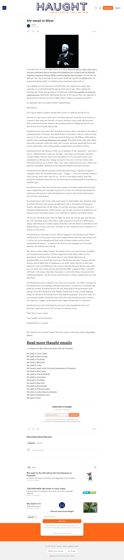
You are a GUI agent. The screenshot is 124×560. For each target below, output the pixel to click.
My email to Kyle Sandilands (38, 374)
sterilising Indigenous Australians (53, 140)
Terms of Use (71, 525)
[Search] (96, 8)
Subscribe (108, 8)
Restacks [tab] (39, 443)
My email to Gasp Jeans (36, 377)
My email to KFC (34, 397)
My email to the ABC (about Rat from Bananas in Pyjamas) (49, 474)
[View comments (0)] (33, 31)
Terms (64, 546)
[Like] (29, 31)
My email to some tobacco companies (42, 391)
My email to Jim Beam (36, 380)
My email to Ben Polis (36, 383)
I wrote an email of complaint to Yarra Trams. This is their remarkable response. (50, 492)
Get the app (71, 551)
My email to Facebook (36, 359)
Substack (52, 556)
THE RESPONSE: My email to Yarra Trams (46, 488)
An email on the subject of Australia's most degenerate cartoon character (51, 478)
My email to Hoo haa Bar (37, 386)
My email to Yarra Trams (37, 353)
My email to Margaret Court (38, 394)
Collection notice (73, 546)
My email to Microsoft (36, 362)
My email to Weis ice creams (38, 388)
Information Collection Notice (61, 527)
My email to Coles (34, 365)
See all (30, 517)
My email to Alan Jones (36, 371)
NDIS (84, 78)
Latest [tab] (34, 467)
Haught (33, 25)
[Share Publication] (100, 8)
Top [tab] (29, 467)
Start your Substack (57, 551)
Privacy (59, 546)
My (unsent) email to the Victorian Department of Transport (51, 368)
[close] (80, 502)
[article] (62, 478)
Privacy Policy (77, 527)
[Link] (24, 342)
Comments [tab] (31, 443)
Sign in (118, 8)
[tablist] (35, 443)
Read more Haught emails (49, 342)
